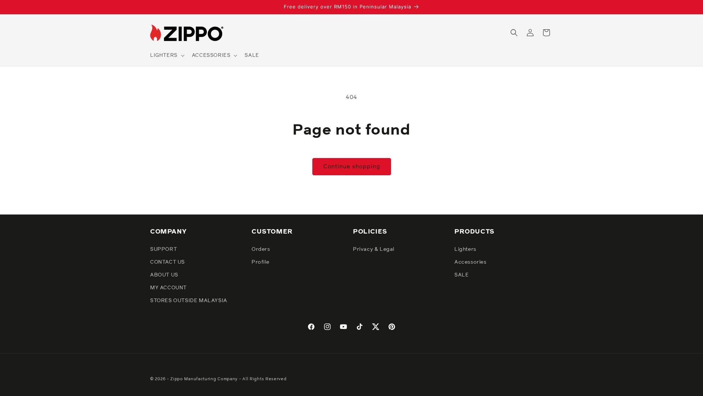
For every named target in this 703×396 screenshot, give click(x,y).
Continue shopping (351, 166)
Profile (260, 262)
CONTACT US (167, 262)
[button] (166, 55)
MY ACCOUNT (168, 287)
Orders (261, 249)
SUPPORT (163, 249)
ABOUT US (164, 275)
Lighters (465, 249)
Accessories (470, 262)
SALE (461, 275)
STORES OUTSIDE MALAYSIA (188, 300)
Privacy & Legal (373, 249)
